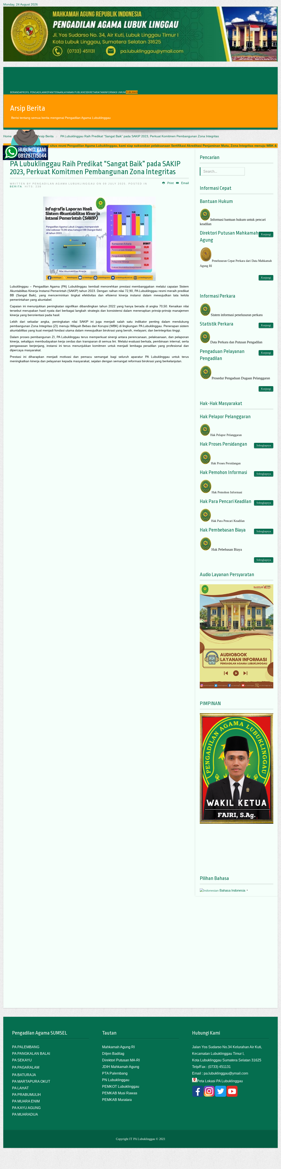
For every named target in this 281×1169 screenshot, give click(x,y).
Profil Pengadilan (33, 92)
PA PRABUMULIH (26, 1095)
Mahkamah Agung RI (118, 1047)
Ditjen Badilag (113, 1053)
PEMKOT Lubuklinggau (120, 1086)
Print (170, 183)
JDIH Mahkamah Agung (120, 1067)
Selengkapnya (263, 445)
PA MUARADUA (25, 1114)
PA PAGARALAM (25, 1067)
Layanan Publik (73, 92)
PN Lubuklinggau (115, 1080)
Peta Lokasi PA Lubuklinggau (220, 1081)
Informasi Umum (115, 92)
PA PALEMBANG (25, 1047)
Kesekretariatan (93, 92)
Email (184, 183)
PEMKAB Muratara (117, 1100)
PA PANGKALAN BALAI (31, 1053)
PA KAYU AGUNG (26, 1108)
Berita (16, 186)
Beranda (15, 92)
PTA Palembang (115, 1073)
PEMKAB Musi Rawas (119, 1093)
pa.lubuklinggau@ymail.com (226, 1073)
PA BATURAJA (24, 1075)
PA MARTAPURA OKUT (31, 1081)
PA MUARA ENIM (26, 1101)
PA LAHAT (20, 1088)
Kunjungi (266, 234)
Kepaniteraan (54, 92)
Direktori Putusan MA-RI (121, 1060)
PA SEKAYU (22, 1060)
